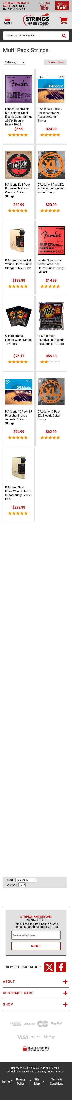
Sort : (10, 879)
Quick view (18, 74)
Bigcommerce (55, 1071)
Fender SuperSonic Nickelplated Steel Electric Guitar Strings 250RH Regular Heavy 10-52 (18, 116)
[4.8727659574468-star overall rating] (51, 211)
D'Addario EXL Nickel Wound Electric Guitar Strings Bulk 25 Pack (18, 264)
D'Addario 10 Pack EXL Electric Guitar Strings (49, 415)
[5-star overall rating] (18, 135)
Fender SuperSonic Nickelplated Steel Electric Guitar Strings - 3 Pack (51, 266)
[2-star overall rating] (51, 362)
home (6, 1081)
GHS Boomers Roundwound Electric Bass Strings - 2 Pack (51, 339)
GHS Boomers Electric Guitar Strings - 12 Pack (18, 339)
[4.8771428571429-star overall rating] (51, 135)
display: (12, 884)
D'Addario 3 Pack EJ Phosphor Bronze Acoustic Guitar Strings (50, 114)
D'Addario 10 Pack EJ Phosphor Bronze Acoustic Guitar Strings (18, 417)
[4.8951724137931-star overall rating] (18, 211)
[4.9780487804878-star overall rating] (51, 438)
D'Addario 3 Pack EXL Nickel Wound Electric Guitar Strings (51, 188)
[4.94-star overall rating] (18, 438)
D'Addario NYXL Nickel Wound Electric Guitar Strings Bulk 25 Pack (18, 493)
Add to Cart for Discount (62, 5)
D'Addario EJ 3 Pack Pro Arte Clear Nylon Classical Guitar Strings (18, 190)
